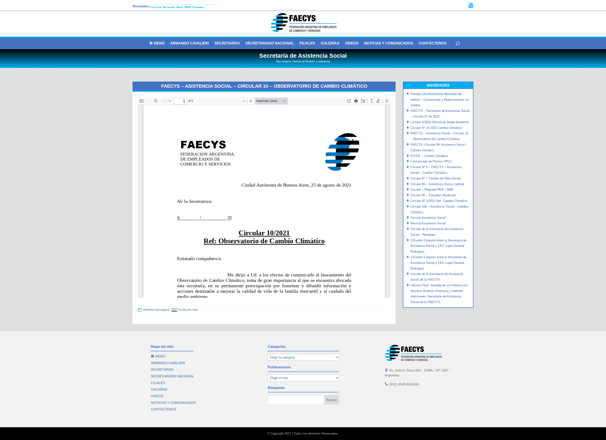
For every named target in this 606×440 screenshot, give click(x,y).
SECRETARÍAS (227, 43)
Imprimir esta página (156, 309)
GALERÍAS (330, 43)
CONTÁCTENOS (432, 43)
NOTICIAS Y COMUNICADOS (388, 43)
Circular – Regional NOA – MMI (431, 189)
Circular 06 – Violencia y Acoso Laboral (437, 184)
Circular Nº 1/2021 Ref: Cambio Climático (438, 201)
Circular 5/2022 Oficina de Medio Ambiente (439, 122)
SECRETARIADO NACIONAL (269, 43)
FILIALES (307, 43)
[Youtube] (470, 5)
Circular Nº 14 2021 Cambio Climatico (436, 128)
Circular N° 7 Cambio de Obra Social (435, 178)
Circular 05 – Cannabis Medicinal (432, 195)
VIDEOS (351, 43)
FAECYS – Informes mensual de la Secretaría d (184, 6)
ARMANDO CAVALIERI (189, 43)
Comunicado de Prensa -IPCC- (431, 161)
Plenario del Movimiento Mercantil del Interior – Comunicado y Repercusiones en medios (439, 99)
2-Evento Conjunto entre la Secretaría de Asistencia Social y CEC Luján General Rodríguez (438, 246)
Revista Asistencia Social (428, 223)
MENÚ (157, 43)
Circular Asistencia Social (428, 217)
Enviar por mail (188, 309)
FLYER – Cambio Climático (429, 156)
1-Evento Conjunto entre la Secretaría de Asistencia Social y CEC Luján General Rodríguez (438, 262)
